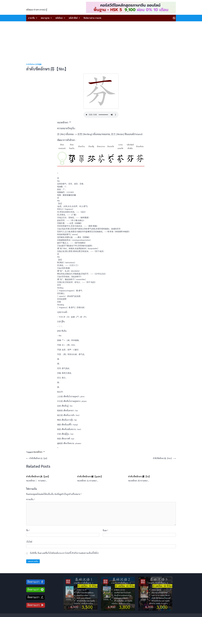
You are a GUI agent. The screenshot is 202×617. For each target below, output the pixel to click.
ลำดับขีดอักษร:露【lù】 (139, 476)
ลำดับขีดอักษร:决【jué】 (38, 476)
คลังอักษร (59, 18)
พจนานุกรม (45, 18)
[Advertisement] (101, 38)
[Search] (174, 18)
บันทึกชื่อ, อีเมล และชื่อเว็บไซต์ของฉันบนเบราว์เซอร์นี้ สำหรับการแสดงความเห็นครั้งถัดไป (64, 553)
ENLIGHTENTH (39, 6)
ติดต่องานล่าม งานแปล (92, 18)
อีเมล (105, 530)
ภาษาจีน (31, 18)
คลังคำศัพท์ (73, 18)
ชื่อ (28, 530)
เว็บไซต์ (29, 542)
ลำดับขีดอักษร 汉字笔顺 (33, 64)
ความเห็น (30, 499)
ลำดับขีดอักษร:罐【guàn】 (90, 476)
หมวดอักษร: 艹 (39, 452)
